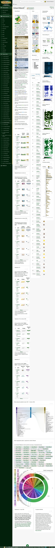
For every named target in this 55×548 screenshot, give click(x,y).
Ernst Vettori (38, 75)
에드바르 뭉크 (42, 452)
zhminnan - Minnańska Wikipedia (6, 163)
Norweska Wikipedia (50, 1)
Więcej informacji (38, 530)
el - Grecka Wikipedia (5, 72)
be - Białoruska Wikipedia (5, 60)
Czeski (37, 101)
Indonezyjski (38, 164)
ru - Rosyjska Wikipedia (5, 130)
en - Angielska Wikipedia (5, 74)
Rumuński (38, 217)
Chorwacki (38, 153)
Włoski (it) (18, 200)
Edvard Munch (18, 446)
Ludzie (3, 32)
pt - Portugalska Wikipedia (6, 126)
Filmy (3, 22)
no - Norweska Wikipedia (5, 122)
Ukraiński (37, 257)
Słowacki (37, 233)
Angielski (37, 116)
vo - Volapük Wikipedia (5, 159)
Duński (37, 105)
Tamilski (37, 247)
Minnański (38, 273)
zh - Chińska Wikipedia (5, 161)
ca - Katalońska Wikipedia (6, 64)
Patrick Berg (17, 526)
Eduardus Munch (49, 465)
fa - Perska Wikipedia (5, 83)
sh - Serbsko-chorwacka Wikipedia (5, 133)
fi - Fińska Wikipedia (5, 85)
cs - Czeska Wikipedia (5, 66)
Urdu (37, 260)
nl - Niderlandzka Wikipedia (6, 118)
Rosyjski (37, 221)
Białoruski (38, 91)
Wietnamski (38, 267)
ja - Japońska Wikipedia (5, 105)
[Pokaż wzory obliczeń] (27, 545)
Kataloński (38, 98)
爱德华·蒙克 (33, 450)
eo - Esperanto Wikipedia (5, 76)
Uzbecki (37, 263)
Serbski (37, 240)
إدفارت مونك (41, 454)
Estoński (37, 126)
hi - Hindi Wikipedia (5, 93)
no (24, 7)
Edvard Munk (33, 462)
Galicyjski (38, 143)
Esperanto (38, 119)
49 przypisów (23, 29)
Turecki (37, 253)
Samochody (4, 40)
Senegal (26, 526)
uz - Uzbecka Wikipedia (5, 155)
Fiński (37, 136)
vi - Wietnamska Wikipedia (6, 157)
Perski (37, 133)
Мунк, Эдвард (18, 448)
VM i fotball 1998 (20, 525)
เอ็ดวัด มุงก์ (48, 454)
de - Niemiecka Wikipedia (5, 70)
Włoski (37, 167)
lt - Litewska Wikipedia (5, 114)
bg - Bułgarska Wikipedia (5, 62)
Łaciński (37, 188)
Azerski (37, 88)
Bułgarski (37, 94)
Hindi (37, 149)
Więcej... (21, 165)
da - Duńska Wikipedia (5, 68)
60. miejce (24, 74)
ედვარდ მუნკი (49, 456)
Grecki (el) (18, 142)
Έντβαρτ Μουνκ (19, 454)
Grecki (37, 111)
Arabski (37, 84)
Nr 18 (48, 17)
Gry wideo (3, 24)
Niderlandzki (38, 199)
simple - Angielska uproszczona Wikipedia (6, 136)
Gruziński (37, 175)
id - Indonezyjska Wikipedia (6, 101)
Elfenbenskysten (22, 526)
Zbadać (41, 1)
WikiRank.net (52, 7)
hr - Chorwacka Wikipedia (5, 95)
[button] (25, 13)
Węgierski (38, 156)
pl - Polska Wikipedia (5, 124)
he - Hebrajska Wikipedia (5, 91)
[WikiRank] (6, 2)
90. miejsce (24, 83)
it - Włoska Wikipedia (5, 103)
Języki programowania (5, 26)
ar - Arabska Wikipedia (5, 56)
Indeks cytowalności (5, 10)
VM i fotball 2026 (17, 523)
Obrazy (3, 36)
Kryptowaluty (4, 28)
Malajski (37, 196)
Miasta (3, 34)
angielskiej (19, 32)
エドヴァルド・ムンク (36, 448)
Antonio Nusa (29, 522)
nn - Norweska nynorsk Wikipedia (7, 120)
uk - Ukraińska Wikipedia (5, 151)
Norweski (38, 207)
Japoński (37, 171)
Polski (15, 4)
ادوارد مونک (48, 450)
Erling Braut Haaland (26, 525)
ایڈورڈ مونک (28, 467)
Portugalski (38, 214)
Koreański (38, 183)
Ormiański (38, 160)
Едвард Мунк (26, 456)
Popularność (4, 12)
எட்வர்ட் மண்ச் (41, 465)
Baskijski (37, 129)
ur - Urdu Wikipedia (5, 153)
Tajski (37, 250)
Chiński (37, 270)
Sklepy (3, 44)
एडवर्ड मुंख (27, 463)
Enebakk (33, 75)
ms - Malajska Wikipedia (5, 116)
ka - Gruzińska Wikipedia (5, 107)
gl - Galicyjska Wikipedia (5, 89)
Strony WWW (4, 46)
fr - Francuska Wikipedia (5, 87)
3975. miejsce (21, 88)
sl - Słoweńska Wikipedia (5, 140)
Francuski (38, 139)
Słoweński (38, 236)
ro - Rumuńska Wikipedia (5, 128)
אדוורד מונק (34, 454)
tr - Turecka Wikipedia (5, 149)
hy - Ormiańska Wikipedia (5, 99)
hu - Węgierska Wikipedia (5, 97)
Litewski (37, 192)
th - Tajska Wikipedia (5, 147)
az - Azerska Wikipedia (5, 58)
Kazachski (38, 180)
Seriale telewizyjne (5, 42)
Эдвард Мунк (26, 465)
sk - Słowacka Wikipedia (5, 138)
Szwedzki (38, 243)
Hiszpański (38, 123)
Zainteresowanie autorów (6, 14)
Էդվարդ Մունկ (19, 463)
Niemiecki (38, 108)
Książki (3, 30)
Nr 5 (48, 40)
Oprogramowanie (4, 38)
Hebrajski (38, 146)
